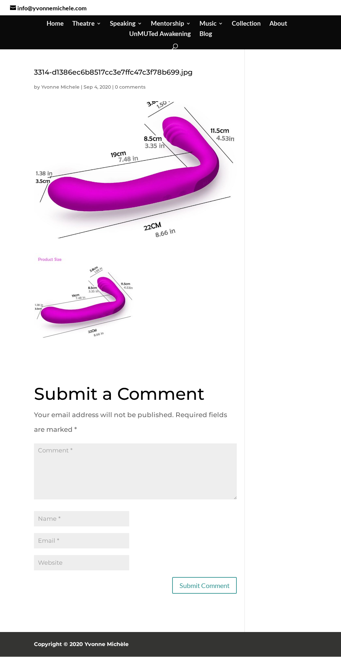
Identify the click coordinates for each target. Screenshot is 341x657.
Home (55, 24)
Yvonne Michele (60, 87)
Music (207, 24)
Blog (205, 34)
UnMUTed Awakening (160, 34)
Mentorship (167, 24)
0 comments (130, 87)
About (278, 24)
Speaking (123, 24)
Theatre (83, 24)
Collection (246, 24)
